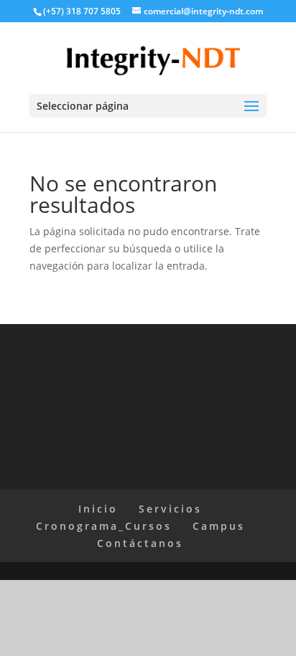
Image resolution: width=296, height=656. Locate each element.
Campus (219, 526)
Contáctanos (140, 543)
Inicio (98, 508)
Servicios (170, 508)
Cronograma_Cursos (104, 526)
